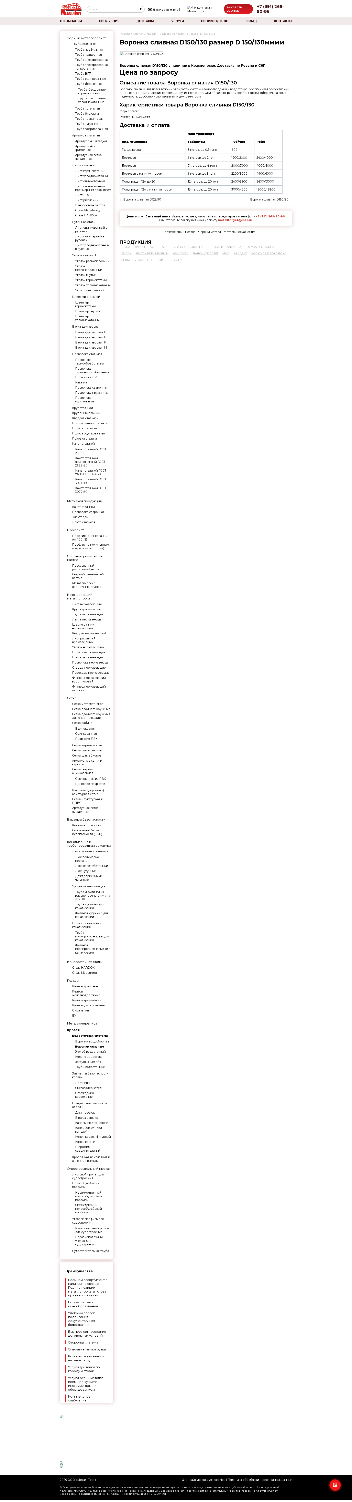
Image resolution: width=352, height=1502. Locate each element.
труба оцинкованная (188, 246)
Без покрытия (85, 728)
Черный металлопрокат (86, 38)
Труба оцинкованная (90, 79)
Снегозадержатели (89, 1088)
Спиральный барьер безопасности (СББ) (87, 832)
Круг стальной (82, 408)
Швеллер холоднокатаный (87, 318)
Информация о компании (245, 1443)
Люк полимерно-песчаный (87, 859)
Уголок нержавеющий (88, 647)
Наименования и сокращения (163, 1436)
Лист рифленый (86, 200)
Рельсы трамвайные (86, 1000)
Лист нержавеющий (87, 604)
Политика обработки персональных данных (260, 1480)
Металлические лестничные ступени (87, 585)
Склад (251, 21)
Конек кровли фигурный (93, 1137)
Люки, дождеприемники (90, 851)
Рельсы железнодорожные (86, 993)
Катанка (81, 382)
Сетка (71, 698)
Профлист (75, 530)
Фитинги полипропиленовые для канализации (92, 948)
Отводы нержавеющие (89, 667)
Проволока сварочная (91, 387)
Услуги (177, 21)
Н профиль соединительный (87, 1148)
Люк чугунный (85, 871)
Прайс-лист (148, 1450)
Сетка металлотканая (87, 704)
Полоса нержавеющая (88, 652)
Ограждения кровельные (84, 1095)
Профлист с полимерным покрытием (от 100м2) (90, 546)
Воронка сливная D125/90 (142, 199)
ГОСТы (144, 1431)
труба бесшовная (262, 246)
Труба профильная (89, 49)
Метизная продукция (84, 501)
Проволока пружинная (92, 392)
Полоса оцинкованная (88, 433)
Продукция (109, 21)
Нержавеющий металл (178, 232)
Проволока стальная (87, 354)
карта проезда (236, 1429)
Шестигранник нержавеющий (83, 626)
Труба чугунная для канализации (89, 906)
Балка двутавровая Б (90, 332)
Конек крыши (85, 1142)
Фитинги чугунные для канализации (91, 915)
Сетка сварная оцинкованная (82, 771)
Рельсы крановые (85, 986)
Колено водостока (88, 1057)
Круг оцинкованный (86, 413)
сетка (125, 259)
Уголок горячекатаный (91, 280)
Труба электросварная (92, 60)
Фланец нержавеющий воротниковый (89, 679)
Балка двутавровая (86, 326)
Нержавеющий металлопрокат (79, 596)
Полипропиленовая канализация (86, 925)
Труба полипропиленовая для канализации (92, 936)
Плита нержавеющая (87, 657)
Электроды (80, 517)
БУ (74, 1015)
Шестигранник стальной (90, 423)
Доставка (145, 21)
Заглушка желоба (88, 1062)
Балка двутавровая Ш (91, 337)
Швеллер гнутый (87, 311)
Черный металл (209, 232)
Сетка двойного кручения (91, 709)
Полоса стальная (84, 428)
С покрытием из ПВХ (90, 779)
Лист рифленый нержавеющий (83, 640)
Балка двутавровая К (90, 342)
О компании (71, 21)
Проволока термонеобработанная (92, 370)
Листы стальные (84, 165)
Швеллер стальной (86, 297)
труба (125, 246)
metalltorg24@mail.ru (235, 220)
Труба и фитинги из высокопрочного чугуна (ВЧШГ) (92, 895)
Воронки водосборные (92, 1041)
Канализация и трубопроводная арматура (89, 843)
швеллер (175, 259)
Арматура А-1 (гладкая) (91, 141)
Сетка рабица (82, 723)
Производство (215, 21)
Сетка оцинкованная (87, 750)
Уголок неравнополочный (88, 268)
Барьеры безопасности (86, 819)
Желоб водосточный (90, 1051)
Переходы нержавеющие (91, 673)
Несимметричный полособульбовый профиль (88, 1196)
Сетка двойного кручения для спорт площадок (91, 716)
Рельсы (73, 981)
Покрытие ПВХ (86, 739)
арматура (180, 253)
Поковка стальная (85, 438)
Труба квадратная (88, 54)
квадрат (240, 253)
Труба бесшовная (88, 84)
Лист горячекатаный (90, 171)
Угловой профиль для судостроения (88, 1220)
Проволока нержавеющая (91, 662)
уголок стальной (149, 259)
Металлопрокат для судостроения (167, 1440)
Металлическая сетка (239, 232)
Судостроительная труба (90, 1251)
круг (225, 253)
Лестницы (82, 1083)
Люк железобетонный (91, 866)
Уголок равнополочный (92, 261)
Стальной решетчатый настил (85, 558)
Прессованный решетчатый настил (86, 567)
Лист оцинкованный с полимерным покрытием (93, 188)
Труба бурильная (87, 113)
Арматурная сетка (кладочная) (88, 157)
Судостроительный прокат (88, 1169)
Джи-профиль (85, 1112)
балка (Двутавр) (205, 253)
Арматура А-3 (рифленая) (85, 148)
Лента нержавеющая (87, 619)
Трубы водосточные (90, 1067)
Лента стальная (83, 522)
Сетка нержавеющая (87, 745)
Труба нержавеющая (87, 614)
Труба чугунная (86, 124)
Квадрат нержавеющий (89, 633)
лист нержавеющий (152, 253)
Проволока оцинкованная (85, 399)
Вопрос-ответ (150, 1455)
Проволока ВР (86, 377)
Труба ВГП (83, 73)
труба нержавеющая (226, 246)
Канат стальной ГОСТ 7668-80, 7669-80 (90, 472)
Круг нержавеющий (86, 609)
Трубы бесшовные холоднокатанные (92, 100)
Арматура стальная (86, 135)
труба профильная (150, 246)
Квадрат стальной (85, 418)
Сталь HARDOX (86, 215)
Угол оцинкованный (89, 290)
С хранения (80, 1010)
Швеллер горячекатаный (86, 304)
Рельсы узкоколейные (88, 1005)
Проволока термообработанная (90, 361)
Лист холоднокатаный (91, 176)
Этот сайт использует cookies (203, 1480)
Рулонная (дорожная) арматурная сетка (88, 792)
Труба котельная (87, 108)
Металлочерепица (82, 1023)
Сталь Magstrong (87, 210)
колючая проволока (268, 253)
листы (126, 253)
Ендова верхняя (87, 1118)
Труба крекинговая (89, 119)
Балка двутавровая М (91, 347)
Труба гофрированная (91, 129)
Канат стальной (83, 443)
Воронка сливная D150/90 (269, 199)
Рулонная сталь (83, 222)
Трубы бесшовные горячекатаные (92, 91)
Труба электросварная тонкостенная (92, 66)
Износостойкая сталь (90, 205)
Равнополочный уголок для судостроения (92, 1230)
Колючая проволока (86, 825)
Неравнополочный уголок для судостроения (89, 1240)
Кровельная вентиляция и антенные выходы (91, 1159)
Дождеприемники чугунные (88, 878)
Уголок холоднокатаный (93, 285)
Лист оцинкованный (90, 181)
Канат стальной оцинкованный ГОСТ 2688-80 (90, 461)
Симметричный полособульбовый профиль (88, 1208)
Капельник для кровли (91, 1123)
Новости (146, 1426)
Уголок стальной (84, 255)
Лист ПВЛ (82, 195)
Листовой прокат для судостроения (88, 1176)
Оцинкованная (86, 733)
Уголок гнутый (85, 275)
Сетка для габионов (86, 755)
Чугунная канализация (88, 886)
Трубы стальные (84, 44)
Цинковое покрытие (90, 784)
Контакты (283, 21)
